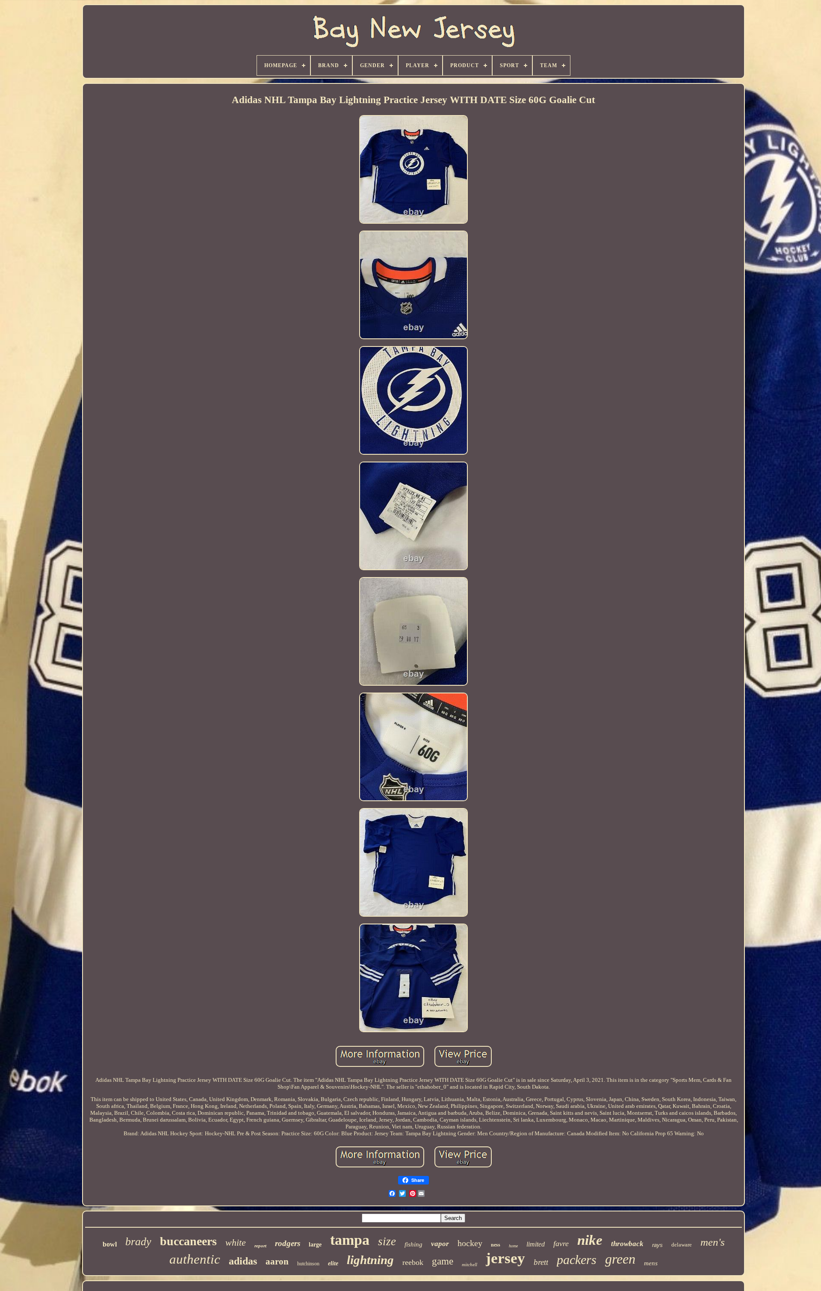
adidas (243, 1261)
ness (495, 1245)
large (315, 1244)
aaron (277, 1261)
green (620, 1259)
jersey (505, 1258)
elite (333, 1263)
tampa (349, 1240)
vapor (440, 1244)
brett (541, 1262)
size (387, 1241)
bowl (110, 1244)
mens (651, 1263)
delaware (681, 1244)
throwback (627, 1244)
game (442, 1261)
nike (589, 1240)
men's (712, 1242)
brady (138, 1241)
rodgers (287, 1243)
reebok (412, 1262)
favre (561, 1243)
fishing (413, 1244)
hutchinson (308, 1264)
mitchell (469, 1264)
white (235, 1242)
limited (535, 1244)
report (260, 1245)
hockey (470, 1243)
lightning (370, 1260)
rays (657, 1245)
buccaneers (188, 1241)
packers (577, 1260)
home (513, 1246)
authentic (194, 1259)
